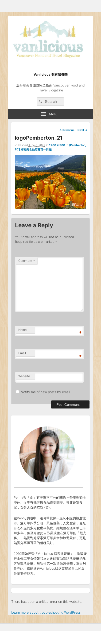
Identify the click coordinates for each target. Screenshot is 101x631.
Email (22, 353)
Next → (82, 130)
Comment (26, 261)
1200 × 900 (57, 145)
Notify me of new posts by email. (46, 392)
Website (24, 376)
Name (22, 330)
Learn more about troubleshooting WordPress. (46, 612)
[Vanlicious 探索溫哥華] (50, 61)
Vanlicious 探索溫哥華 (51, 74)
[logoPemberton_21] (50, 207)
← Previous (66, 130)
